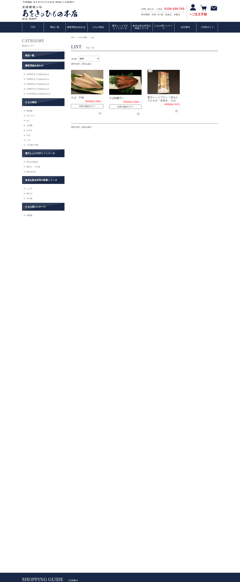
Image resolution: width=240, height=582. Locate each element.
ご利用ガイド (207, 27)
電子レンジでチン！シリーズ (120, 27)
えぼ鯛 (29, 125)
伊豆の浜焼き (32, 162)
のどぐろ (30, 116)
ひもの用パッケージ (163, 27)
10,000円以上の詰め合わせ (38, 94)
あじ (28, 120)
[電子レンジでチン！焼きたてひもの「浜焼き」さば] (163, 82)
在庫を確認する (86, 106)
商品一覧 (54, 27)
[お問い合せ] (214, 9)
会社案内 (185, 27)
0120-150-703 (174, 8)
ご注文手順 (199, 14)
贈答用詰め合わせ (76, 27)
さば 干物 (77, 97)
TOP (33, 27)
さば (28, 135)
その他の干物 (32, 145)
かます (29, 130)
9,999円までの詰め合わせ (37, 89)
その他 (29, 198)
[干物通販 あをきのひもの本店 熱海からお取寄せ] (50, 19)
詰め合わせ (31, 172)
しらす (29, 188)
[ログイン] (193, 9)
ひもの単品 (98, 27)
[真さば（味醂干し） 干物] (125, 82)
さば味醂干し (118, 98)
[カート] (204, 9)
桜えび (29, 193)
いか (28, 140)
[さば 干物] (87, 82)
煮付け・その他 (33, 167)
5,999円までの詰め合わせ (37, 84)
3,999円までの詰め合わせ (37, 74)
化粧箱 (29, 215)
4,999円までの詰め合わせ (37, 79)
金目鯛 (29, 111)
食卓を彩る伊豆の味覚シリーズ (142, 27)
